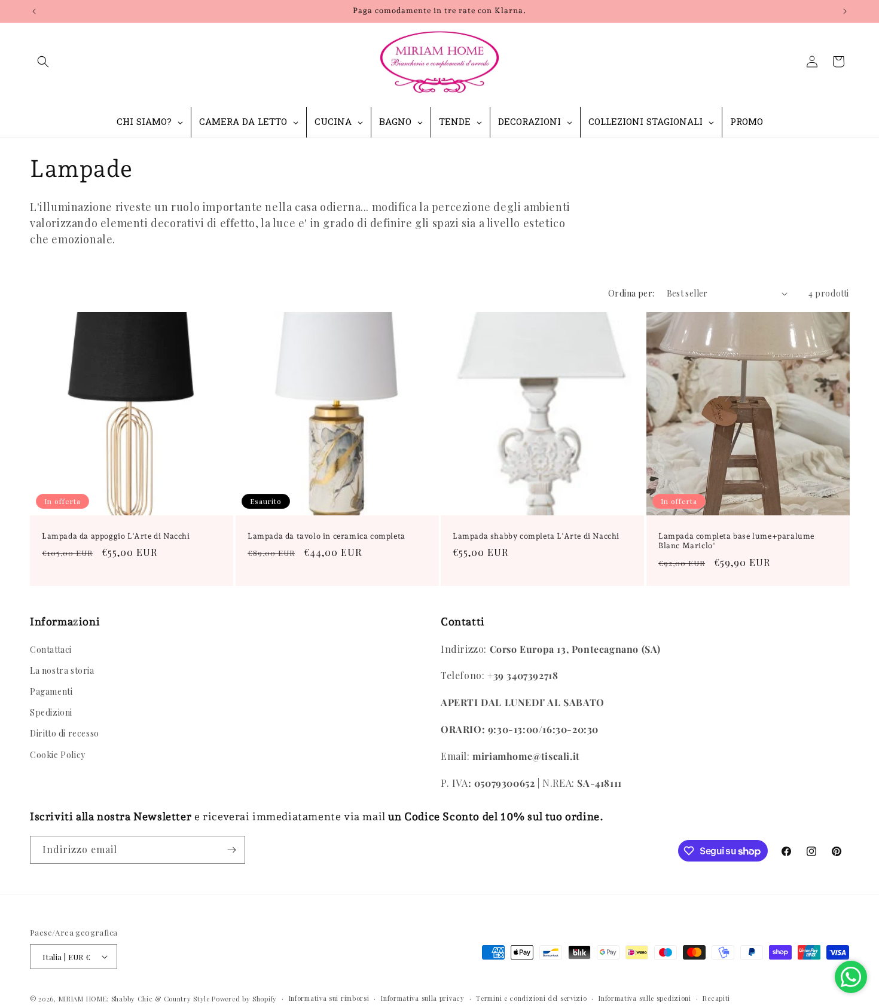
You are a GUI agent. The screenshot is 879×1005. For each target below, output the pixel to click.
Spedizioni (51, 712)
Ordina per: (631, 293)
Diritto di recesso (64, 733)
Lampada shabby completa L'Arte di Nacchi (536, 535)
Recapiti (716, 998)
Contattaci (51, 649)
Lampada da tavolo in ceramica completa (326, 535)
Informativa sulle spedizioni (645, 998)
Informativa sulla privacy (423, 998)
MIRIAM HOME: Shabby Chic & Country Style (134, 998)
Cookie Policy (58, 754)
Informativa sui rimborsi (329, 998)
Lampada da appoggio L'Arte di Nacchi (116, 535)
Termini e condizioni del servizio (531, 998)
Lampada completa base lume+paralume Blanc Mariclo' (736, 541)
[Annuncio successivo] (845, 11)
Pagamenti (51, 691)
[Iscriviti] (231, 850)
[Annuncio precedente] (34, 11)
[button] (43, 61)
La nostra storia (62, 670)
